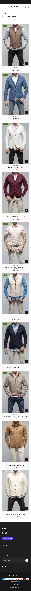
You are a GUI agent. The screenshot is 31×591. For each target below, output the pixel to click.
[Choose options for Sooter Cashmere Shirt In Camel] (26, 459)
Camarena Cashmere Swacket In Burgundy (15, 217)
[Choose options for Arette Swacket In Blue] (26, 112)
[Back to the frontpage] (2, 16)
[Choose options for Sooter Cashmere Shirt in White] (26, 508)
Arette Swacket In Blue (15, 118)
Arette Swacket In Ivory (15, 167)
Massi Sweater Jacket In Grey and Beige (15, 416)
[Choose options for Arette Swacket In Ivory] (26, 161)
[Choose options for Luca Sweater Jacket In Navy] (26, 361)
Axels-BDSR (15, 67)
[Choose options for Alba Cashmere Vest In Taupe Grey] (26, 63)
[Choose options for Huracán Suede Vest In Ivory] (26, 312)
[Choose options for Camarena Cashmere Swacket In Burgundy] (26, 210)
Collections (7, 16)
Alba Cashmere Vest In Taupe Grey (15, 69)
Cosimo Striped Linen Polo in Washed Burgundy (15, 267)
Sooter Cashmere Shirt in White (15, 514)
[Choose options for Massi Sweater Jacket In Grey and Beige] (26, 410)
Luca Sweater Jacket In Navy (15, 367)
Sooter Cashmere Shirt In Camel (15, 465)
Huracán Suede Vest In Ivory (15, 318)
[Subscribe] (26, 560)
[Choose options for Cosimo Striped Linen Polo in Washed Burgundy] (26, 261)
